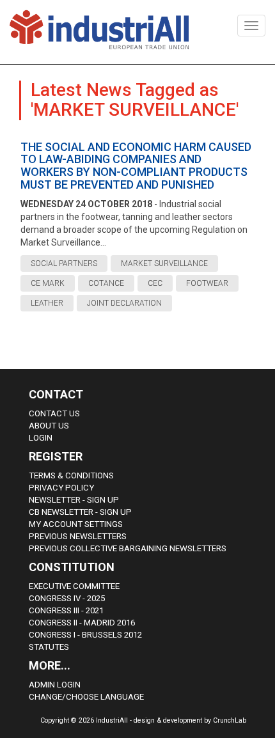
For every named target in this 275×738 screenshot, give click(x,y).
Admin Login (55, 684)
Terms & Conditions (71, 475)
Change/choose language (86, 697)
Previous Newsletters (78, 536)
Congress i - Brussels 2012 (85, 635)
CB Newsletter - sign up (80, 512)
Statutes (49, 647)
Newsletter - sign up (74, 500)
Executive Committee (74, 586)
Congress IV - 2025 (67, 598)
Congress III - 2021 (66, 610)
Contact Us (54, 413)
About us (49, 425)
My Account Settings (76, 524)
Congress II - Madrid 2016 (82, 622)
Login (40, 438)
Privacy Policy (61, 487)
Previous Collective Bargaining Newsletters (127, 548)
